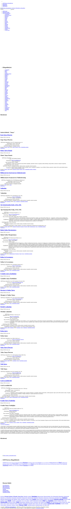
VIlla (15, 465)
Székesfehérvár (25, 503)
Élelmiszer (7, 16)
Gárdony (27, 500)
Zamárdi (17, 505)
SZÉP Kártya (5, 6)
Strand (20, 253)
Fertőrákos (2, 500)
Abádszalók (25, 496)
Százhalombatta (15, 397)
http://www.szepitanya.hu (13, 239)
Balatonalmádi (55, 496)
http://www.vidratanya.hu (16, 356)
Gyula (47, 462)
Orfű (39, 502)
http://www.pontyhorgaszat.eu (14, 214)
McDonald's (15, 496)
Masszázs (6, 86)
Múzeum (6, 24)
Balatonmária (40, 497)
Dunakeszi (45, 499)
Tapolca (36, 503)
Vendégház (7, 109)
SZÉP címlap (5, 11)
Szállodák (6, 97)
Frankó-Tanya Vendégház (7, 400)
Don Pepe (2, 496)
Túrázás (6, 103)
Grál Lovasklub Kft (6, 380)
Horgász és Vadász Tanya (7, 290)
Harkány (57, 462)
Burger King (20, 496)
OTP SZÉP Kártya (6, 485)
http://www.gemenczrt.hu (14, 316)
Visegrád (66, 503)
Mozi (6, 88)
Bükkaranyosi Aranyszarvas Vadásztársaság (13, 172)
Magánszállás (7, 85)
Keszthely (55, 500)
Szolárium (6, 100)
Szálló (6, 96)
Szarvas (14, 422)
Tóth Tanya (3, 364)
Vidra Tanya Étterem (6, 347)
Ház (62, 462)
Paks (45, 502)
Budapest (14, 226)
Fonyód (44, 462)
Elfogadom (38, 508)
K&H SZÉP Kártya (6, 487)
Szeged (8, 503)
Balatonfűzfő (19, 497)
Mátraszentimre (22, 502)
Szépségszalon (7, 28)
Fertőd (69, 499)
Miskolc (14, 502)
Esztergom (65, 499)
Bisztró (6, 70)
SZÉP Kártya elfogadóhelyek (8, 3)
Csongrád (26, 499)
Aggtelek (29, 496)
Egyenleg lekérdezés (6, 488)
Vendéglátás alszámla (24, 147)
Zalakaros (17, 465)
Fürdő (6, 19)
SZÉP (9, 147)
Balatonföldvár (8, 497)
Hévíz (64, 462)
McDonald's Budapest (8, 496)
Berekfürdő (57, 497)
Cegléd (18, 499)
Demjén (41, 499)
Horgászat (6, 81)
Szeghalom (14, 360)
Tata (39, 503)
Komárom (59, 500)
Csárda (6, 72)
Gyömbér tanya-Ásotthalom (8, 273)
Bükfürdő (15, 499)
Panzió (21, 169)
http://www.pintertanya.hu (16, 160)
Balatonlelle (21, 462)
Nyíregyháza (35, 502)
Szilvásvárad (12, 503)
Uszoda (6, 106)
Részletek (42, 508)
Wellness (34, 169)
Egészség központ (8, 15)
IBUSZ (66, 462)
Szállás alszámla (5, 490)
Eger (34, 462)
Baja (52, 496)
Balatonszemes (46, 497)
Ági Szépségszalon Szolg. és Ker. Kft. (10, 205)
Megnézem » (2, 148)
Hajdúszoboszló (53, 462)
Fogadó (6, 78)
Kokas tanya (4, 331)
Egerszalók (36, 462)
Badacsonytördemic (47, 496)
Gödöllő (31, 500)
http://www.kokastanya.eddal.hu (18, 339)
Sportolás (6, 27)
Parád (51, 502)
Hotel (6, 20)
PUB (6, 94)
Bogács (60, 497)
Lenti (65, 500)
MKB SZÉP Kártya (6, 486)
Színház (6, 29)
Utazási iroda (7, 30)
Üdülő (6, 105)
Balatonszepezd (12, 253)
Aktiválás (4, 489)
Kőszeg (62, 500)
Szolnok (15, 503)
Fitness (6, 18)
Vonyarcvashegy (3, 505)
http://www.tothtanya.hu (16, 372)
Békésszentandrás (8, 499)
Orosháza (42, 502)
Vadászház (7, 108)
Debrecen (31, 462)
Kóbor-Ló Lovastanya (6, 257)
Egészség (39, 462)
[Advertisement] (4, 49)
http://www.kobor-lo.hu (16, 265)
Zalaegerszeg (9, 505)
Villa (6, 110)
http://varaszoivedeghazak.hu (17, 298)
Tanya (6, 102)
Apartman (4, 462)
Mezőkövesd (10, 502)
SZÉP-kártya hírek (6, 12)
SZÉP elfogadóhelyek (6, 13)
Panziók (6, 25)
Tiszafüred (45, 503)
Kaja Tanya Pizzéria (6, 135)
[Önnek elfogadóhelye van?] (9, 455)
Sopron (1, 503)
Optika (6, 91)
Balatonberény (61, 496)
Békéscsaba (2, 499)
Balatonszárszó (51, 497)
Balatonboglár (13, 462)
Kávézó (6, 21)
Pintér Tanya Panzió (6, 150)
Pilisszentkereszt (55, 502)
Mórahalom (28, 502)
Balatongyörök (24, 497)
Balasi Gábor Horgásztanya (8, 230)
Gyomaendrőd (18, 500)
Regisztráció (5, 4)
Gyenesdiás (13, 500)
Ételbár (6, 75)
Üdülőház (32, 465)
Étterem (6, 17)
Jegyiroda (6, 82)
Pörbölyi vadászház (6, 307)
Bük (12, 499)
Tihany (42, 503)
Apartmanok (7, 14)
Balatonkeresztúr (30, 497)
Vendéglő (10, 465)
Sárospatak (30, 503)
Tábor (6, 101)
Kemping (6, 22)
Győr (48, 462)
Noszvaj (31, 502)
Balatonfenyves (3, 497)
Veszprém (13, 465)
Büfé (6, 71)
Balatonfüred (17, 462)
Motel (6, 23)
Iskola (14, 147)
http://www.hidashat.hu (16, 196)
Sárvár (34, 503)
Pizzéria (6, 26)
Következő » (7, 424)
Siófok (39, 463)
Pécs (66, 502)
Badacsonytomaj (8, 462)
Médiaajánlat (5, 5)
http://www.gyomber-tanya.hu (17, 282)
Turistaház (6, 104)
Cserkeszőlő (22, 499)
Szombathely (20, 503)
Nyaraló (6, 90)
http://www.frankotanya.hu (14, 410)
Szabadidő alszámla (6, 491)
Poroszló (63, 502)
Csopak (30, 499)
